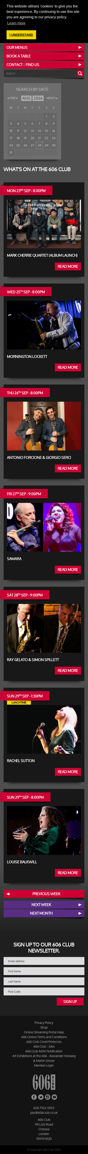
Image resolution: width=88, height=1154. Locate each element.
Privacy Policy (44, 1022)
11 (18, 130)
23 (54, 138)
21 (39, 138)
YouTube (54, 1097)
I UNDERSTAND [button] (21, 35)
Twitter (41, 1097)
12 (25, 130)
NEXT (51, 98)
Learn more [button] (16, 23)
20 (32, 138)
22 (46, 138)
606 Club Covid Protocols (43, 1041)
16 (53, 130)
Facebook (34, 1097)
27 (32, 145)
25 (18, 145)
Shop (44, 1027)
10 (10, 130)
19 (25, 138)
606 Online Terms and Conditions (44, 1036)
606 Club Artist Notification (44, 1051)
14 (39, 130)
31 (10, 152)
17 (11, 138)
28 (39, 145)
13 (32, 130)
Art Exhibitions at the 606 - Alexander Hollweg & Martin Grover (44, 1058)
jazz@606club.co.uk (44, 1112)
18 (18, 138)
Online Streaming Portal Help (44, 1032)
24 (11, 145)
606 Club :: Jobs (44, 1046)
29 (46, 145)
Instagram (47, 1097)
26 (25, 145)
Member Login (44, 1065)
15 (46, 130)
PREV (14, 98)
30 (54, 145)
